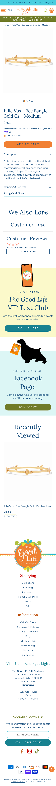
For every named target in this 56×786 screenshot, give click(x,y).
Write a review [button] (28, 251)
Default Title (10, 516)
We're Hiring (28, 646)
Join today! (28, 407)
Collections (28, 583)
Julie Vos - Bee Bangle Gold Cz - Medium (27, 506)
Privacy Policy (18, 782)
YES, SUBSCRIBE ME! (28, 742)
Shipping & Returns (28, 627)
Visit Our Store (28, 622)
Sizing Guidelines (28, 632)
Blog (28, 636)
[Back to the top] (52, 769)
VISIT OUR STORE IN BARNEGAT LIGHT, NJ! (29, 3)
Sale (28, 606)
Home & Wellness (28, 597)
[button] (46, 10)
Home (6, 25)
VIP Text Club (28, 641)
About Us (28, 650)
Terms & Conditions (42, 779)
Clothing (28, 588)
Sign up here (28, 328)
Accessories (28, 592)
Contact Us (28, 655)
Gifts (28, 601)
